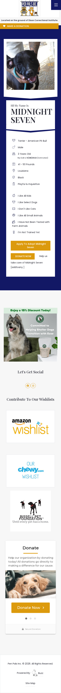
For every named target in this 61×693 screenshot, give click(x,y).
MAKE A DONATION (18, 26)
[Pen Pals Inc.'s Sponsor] (30, 334)
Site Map (30, 683)
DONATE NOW (23, 256)
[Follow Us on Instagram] (33, 385)
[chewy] (30, 470)
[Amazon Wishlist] (30, 426)
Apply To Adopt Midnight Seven (31, 245)
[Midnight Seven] (30, 66)
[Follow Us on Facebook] (27, 385)
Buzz (40, 673)
